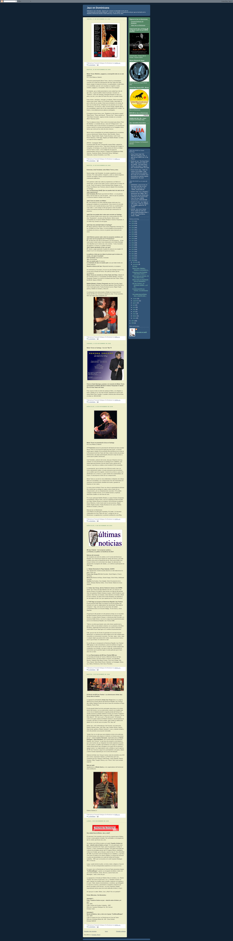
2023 (132, 227)
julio (134, 305)
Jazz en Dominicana (98, 7)
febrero (135, 316)
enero (134, 318)
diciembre (135, 262)
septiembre (136, 300)
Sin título (134, 266)
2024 (132, 225)
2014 (132, 247)
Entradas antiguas (121, 931)
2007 (132, 321)
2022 (132, 230)
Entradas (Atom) (96, 934)
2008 (132, 260)
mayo (134, 309)
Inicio (106, 931)
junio (134, 307)
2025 (132, 223)
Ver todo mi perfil (142, 332)
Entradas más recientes (90, 931)
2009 (132, 258)
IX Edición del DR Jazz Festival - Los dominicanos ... (140, 290)
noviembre (136, 264)
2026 (132, 221)
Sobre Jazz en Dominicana (138, 25)
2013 (132, 249)
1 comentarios (91, 521)
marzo (134, 313)
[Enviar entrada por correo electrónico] (97, 65)
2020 (132, 234)
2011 (132, 253)
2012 (132, 251)
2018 (132, 238)
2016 (132, 243)
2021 (132, 232)
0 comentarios (91, 65)
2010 (132, 256)
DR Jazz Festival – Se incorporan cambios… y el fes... (140, 285)
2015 (132, 245)
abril (134, 311)
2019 (132, 236)
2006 (132, 323)
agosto (135, 303)
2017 (132, 240)
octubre (135, 298)
